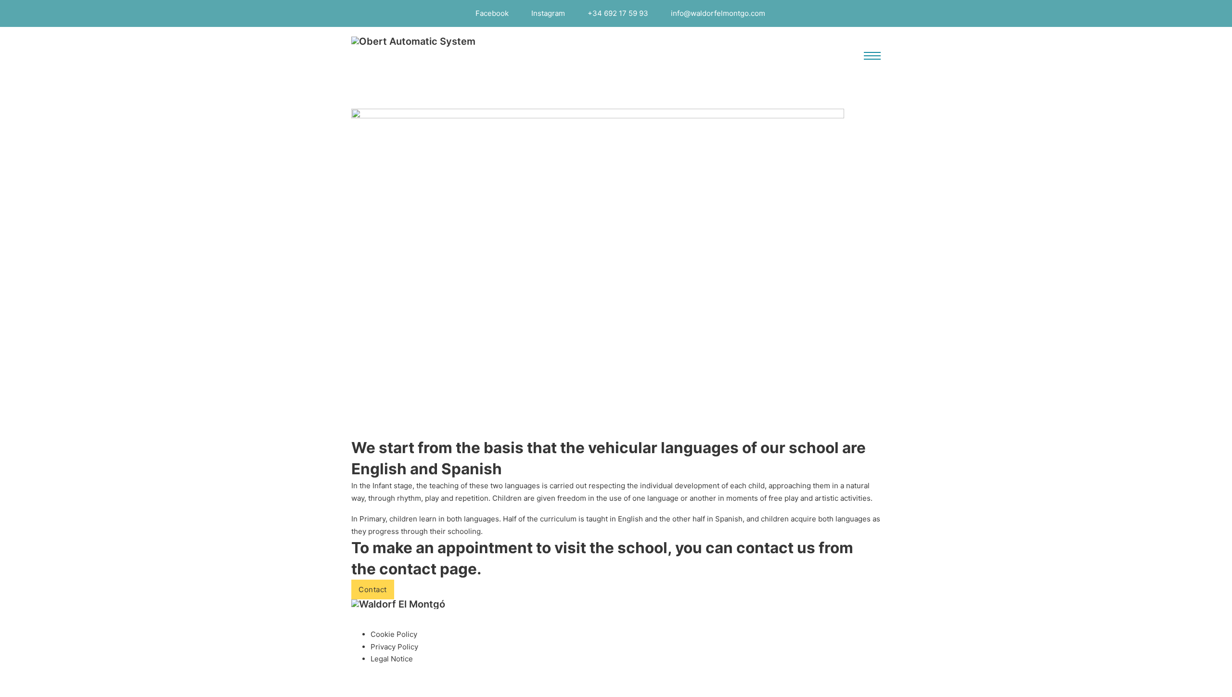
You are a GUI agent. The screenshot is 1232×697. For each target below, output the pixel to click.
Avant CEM (573, 690)
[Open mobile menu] (872, 56)
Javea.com (678, 690)
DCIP (608, 690)
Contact (373, 589)
